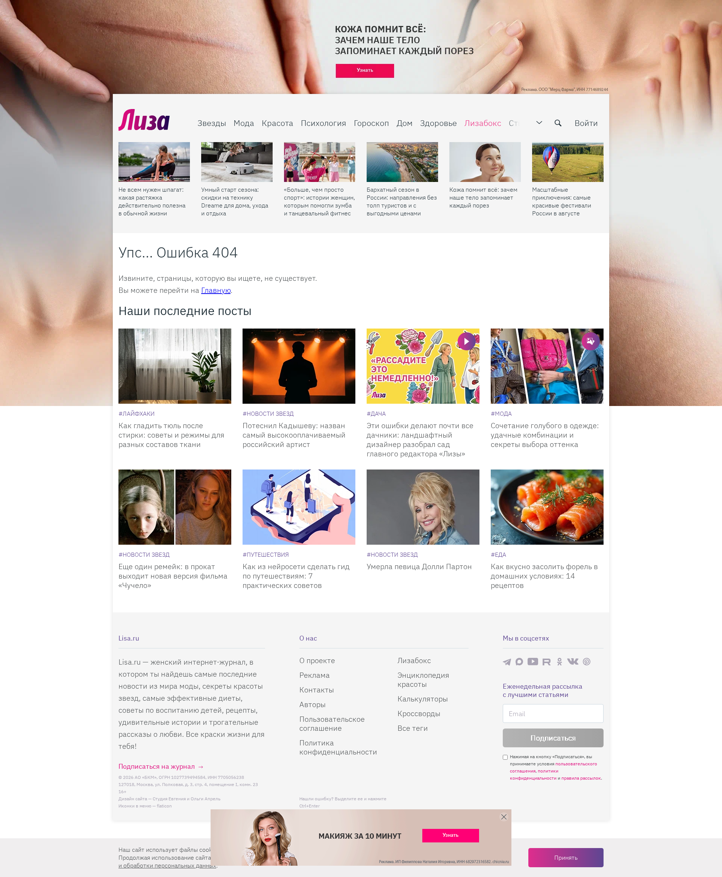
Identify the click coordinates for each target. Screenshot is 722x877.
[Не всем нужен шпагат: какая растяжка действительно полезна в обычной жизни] (154, 162)
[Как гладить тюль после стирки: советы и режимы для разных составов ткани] (174, 366)
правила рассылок (581, 778)
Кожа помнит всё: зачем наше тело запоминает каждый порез (483, 197)
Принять (566, 857)
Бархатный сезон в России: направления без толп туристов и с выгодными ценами (402, 201)
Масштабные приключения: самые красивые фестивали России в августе (561, 201)
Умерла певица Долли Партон (419, 566)
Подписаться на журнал (156, 766)
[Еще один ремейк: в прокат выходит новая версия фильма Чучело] (174, 507)
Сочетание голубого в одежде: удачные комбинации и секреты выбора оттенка (545, 434)
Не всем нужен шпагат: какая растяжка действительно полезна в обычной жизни (151, 201)
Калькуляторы (422, 699)
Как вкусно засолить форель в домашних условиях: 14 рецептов (544, 575)
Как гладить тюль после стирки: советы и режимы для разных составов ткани (171, 434)
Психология (323, 122)
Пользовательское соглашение (332, 723)
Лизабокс (482, 122)
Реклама (314, 675)
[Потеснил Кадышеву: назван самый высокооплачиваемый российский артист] (299, 366)
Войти (586, 122)
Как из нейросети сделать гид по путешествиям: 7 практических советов (296, 575)
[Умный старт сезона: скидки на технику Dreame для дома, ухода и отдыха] (237, 162)
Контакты (316, 690)
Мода (244, 122)
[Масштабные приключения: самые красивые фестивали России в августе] (568, 162)
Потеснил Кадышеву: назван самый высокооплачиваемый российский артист (294, 434)
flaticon (164, 806)
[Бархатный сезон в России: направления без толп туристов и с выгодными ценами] (402, 162)
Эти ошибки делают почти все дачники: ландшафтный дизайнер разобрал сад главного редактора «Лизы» (420, 439)
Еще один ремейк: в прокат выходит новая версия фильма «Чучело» (173, 575)
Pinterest (586, 662)
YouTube (533, 661)
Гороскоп (371, 122)
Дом (405, 122)
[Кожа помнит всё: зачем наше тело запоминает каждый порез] (485, 162)
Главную (216, 290)
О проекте (317, 660)
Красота (277, 122)
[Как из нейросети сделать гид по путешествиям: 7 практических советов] (299, 507)
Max (519, 662)
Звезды (211, 122)
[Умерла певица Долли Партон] (423, 507)
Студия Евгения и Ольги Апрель (186, 798)
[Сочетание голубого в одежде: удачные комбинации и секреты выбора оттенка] (547, 366)
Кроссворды (418, 713)
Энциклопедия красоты (423, 679)
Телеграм (507, 661)
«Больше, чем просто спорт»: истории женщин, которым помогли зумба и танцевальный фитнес (319, 201)
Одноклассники (559, 661)
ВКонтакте (572, 661)
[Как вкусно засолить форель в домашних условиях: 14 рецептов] (547, 507)
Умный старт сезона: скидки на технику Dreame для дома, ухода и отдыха (234, 201)
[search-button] (558, 123)
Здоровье (438, 122)
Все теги (412, 728)
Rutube (547, 661)
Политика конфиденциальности (338, 747)
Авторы (312, 704)
